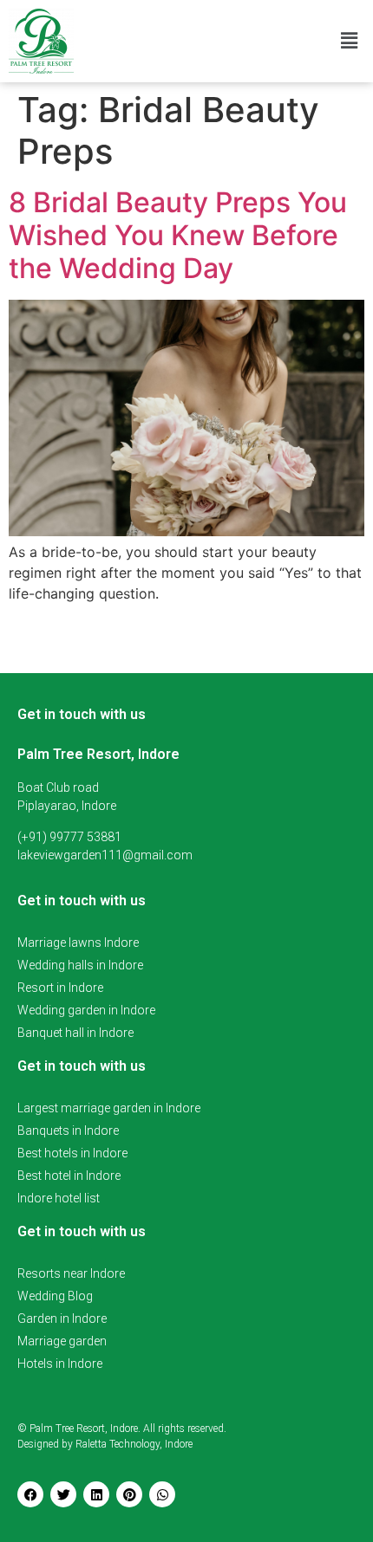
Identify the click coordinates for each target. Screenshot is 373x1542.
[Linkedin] (96, 1494)
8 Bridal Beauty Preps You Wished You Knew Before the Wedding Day (178, 235)
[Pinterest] (129, 1494)
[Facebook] (30, 1494)
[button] (349, 41)
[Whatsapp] (162, 1494)
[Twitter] (63, 1494)
